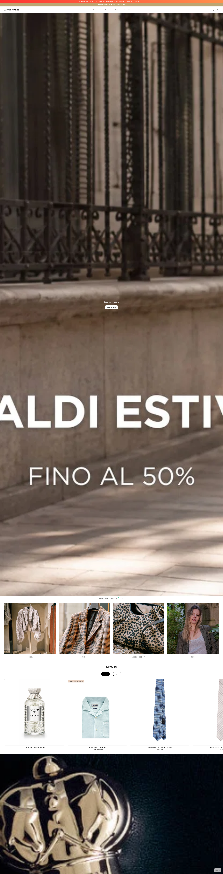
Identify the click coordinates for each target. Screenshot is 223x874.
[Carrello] (218, 9)
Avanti (220, 712)
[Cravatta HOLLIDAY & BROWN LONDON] (160, 712)
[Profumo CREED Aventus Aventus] (34, 712)
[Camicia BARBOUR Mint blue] (97, 712)
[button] (94, 10)
